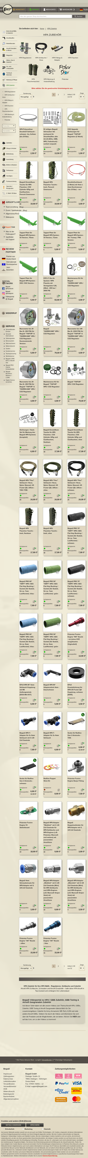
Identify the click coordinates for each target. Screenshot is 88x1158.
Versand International (10, 335)
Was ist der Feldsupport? (10, 233)
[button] (31, 150)
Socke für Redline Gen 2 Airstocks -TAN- (74, 735)
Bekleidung (9, 154)
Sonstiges (9, 176)
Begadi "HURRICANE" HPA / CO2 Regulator (51, 331)
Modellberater (10, 43)
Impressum (7, 1074)
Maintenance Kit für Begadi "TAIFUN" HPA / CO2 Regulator (51, 384)
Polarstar (65, 79)
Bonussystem (10, 341)
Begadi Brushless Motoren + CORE (9, 374)
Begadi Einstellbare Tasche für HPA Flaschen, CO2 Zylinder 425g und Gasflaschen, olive (75, 435)
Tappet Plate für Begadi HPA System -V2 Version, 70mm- (28, 235)
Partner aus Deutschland (11, 257)
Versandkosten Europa (10, 330)
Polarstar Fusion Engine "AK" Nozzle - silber (27, 940)
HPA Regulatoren (25, 58)
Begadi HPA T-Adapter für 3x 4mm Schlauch (51, 735)
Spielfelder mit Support (10, 238)
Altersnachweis (10, 343)
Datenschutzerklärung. (50, 1156)
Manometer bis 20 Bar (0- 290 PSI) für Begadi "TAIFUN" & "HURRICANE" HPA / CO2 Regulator (27, 386)
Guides (8, 348)
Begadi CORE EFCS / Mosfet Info (10, 360)
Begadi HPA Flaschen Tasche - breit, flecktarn (27, 530)
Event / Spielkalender (16, 210)
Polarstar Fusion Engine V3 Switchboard (26, 825)
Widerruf (11, 313)
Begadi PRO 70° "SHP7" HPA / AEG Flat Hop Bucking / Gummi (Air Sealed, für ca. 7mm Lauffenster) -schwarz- (75, 535)
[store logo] (7, 9)
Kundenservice (10, 351)
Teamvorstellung (14, 207)
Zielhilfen (9, 143)
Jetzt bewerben (10, 268)
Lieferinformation (9, 1081)
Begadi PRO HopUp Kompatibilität (10, 367)
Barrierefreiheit (8, 1096)
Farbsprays (9, 170)
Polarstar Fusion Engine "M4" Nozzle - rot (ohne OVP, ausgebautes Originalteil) (75, 639)
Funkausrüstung (11, 181)
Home (42, 28)
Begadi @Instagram (9, 292)
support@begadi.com (39, 1086)
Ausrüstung (9, 159)
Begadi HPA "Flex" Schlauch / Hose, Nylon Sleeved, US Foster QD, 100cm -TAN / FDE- (27, 485)
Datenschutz (8, 1079)
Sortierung (27, 93)
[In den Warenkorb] (35, 149)
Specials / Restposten (9, 187)
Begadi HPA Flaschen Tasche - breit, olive (51, 530)
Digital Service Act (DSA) (10, 381)
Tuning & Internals (9, 74)
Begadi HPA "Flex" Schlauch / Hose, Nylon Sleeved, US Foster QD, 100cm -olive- (51, 485)
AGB (5, 1089)
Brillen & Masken (11, 165)
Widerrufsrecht (10, 346)
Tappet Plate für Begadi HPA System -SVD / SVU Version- (28, 280)
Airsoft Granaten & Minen (11, 49)
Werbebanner (10, 356)
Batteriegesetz (8, 1094)
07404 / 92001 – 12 (36, 1084)
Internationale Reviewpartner (11, 263)
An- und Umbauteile (10, 67)
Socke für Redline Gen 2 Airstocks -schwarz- (26, 781)
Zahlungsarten (10, 338)
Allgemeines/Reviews (16, 214)
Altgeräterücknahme (11, 1099)
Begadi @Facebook (9, 287)
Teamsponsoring (10, 353)
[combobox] (45, 16)
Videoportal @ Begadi (10, 298)
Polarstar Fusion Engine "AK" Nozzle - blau (51, 940)
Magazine (9, 55)
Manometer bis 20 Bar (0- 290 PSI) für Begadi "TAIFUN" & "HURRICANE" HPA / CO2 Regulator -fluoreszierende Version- (27, 336)
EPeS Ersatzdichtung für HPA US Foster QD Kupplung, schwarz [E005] (75, 690)
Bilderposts (10, 217)
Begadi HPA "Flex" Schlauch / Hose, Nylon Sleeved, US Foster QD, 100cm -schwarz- (75, 485)
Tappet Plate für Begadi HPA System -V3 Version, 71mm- (52, 235)
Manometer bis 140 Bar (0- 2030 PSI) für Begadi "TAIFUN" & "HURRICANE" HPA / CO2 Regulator (75, 333)
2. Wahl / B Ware (11, 193)
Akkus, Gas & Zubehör (10, 61)
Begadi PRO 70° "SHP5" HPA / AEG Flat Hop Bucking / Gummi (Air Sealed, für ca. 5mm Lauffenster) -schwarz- (75, 588)
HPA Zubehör (10, 85)
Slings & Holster (11, 148)
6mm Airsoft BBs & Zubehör (11, 32)
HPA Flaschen (73, 58)
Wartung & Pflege (11, 80)
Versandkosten (47, 1060)
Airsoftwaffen (10, 38)
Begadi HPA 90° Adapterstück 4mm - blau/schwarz (51, 687)
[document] (44, 1137)
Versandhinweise (9, 1086)
